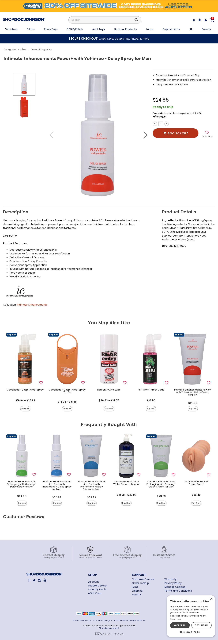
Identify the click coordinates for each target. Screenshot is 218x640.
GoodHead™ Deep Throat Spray (25, 389)
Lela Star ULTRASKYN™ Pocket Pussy (196, 483)
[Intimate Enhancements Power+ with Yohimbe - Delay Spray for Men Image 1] (98, 135)
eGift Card (94, 593)
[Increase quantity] (166, 124)
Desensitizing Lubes (41, 49)
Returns (137, 594)
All (190, 29)
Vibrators (11, 29)
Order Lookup (140, 583)
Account (93, 582)
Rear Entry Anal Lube (108, 389)
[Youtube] (45, 580)
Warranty (170, 579)
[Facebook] (28, 580)
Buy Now (25, 408)
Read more (175, 619)
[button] (145, 134)
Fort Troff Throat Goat (151, 389)
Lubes (150, 29)
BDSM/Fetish (75, 29)
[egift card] (193, 20)
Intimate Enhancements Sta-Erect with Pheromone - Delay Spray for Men (56, 485)
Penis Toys (51, 29)
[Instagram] (39, 580)
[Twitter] (34, 580)
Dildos (31, 29)
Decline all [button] (201, 625)
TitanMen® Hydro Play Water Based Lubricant (126, 483)
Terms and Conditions (178, 591)
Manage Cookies (174, 587)
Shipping (137, 591)
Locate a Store (97, 585)
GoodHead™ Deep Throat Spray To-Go (67, 391)
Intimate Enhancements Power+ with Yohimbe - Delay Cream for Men (192, 392)
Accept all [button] (179, 625)
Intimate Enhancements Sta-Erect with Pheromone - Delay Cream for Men (91, 485)
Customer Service (143, 579)
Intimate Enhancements (32, 305)
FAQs (135, 587)
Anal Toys (98, 29)
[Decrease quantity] (155, 124)
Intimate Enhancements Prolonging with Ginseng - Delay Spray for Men (22, 484)
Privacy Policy (173, 583)
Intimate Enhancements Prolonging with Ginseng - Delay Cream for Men (161, 484)
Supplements (171, 29)
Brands (206, 29)
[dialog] (191, 616)
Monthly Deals (97, 589)
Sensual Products (125, 29)
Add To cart (177, 133)
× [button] (211, 599)
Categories (10, 49)
